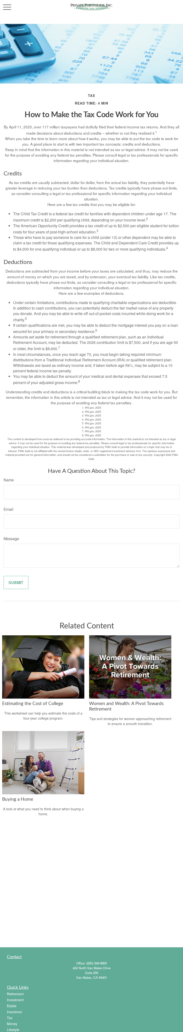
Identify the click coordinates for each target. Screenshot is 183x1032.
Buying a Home (17, 799)
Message (11, 538)
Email (8, 509)
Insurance (14, 1011)
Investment (15, 999)
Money (12, 1023)
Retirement (15, 993)
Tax (9, 1017)
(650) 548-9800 (96, 963)
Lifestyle (13, 1029)
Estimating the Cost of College (32, 703)
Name (9, 480)
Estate (11, 1005)
